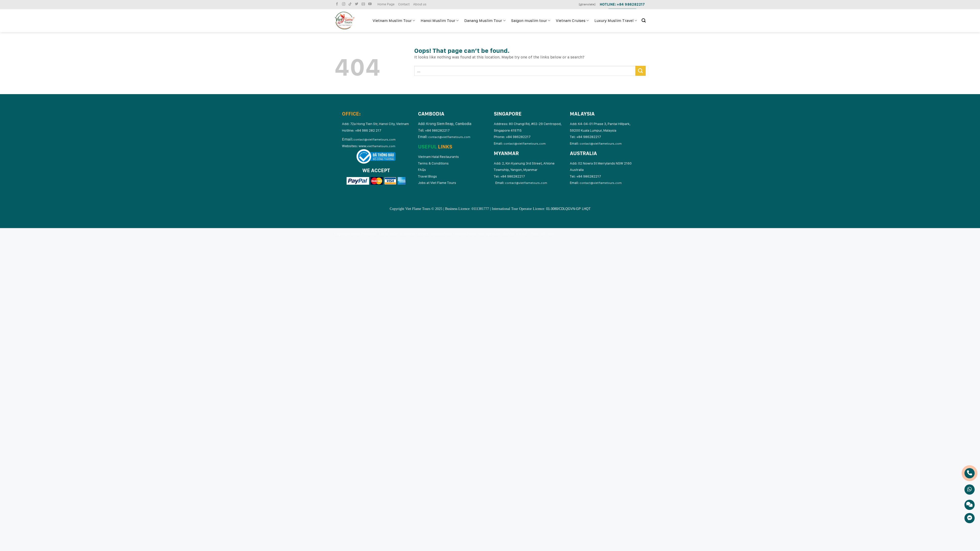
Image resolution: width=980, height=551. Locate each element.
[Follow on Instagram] (344, 4)
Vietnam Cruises (570, 20)
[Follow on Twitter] (357, 4)
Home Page (386, 4)
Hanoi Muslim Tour (438, 20)
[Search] (644, 21)
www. (377, 146)
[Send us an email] (364, 4)
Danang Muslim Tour (483, 20)
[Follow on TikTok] (350, 4)
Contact (404, 4)
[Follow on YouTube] (370, 4)
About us (419, 4)
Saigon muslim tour (529, 20)
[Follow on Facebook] (337, 4)
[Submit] (640, 71)
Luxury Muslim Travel (614, 20)
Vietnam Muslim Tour (392, 20)
